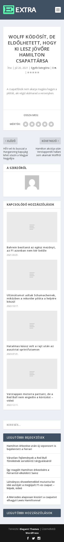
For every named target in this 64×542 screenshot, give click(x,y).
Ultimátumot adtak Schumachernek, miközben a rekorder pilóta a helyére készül (31, 298)
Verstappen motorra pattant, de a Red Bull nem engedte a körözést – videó (30, 397)
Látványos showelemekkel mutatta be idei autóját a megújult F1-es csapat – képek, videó (31, 485)
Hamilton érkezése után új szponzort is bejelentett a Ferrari (31, 447)
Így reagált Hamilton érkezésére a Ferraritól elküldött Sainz (28, 471)
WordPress (32, 533)
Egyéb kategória (40, 67)
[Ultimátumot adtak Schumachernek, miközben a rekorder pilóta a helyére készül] (32, 275)
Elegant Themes (29, 529)
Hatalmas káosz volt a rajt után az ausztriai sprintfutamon (30, 347)
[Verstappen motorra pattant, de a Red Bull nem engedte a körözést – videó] (32, 374)
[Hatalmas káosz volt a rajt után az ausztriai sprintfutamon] (32, 326)
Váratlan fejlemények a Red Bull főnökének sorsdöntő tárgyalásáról (29, 459)
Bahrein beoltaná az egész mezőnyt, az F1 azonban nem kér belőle (31, 249)
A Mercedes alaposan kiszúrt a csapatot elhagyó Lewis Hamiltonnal (32, 498)
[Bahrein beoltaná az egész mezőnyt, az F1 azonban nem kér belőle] (32, 227)
